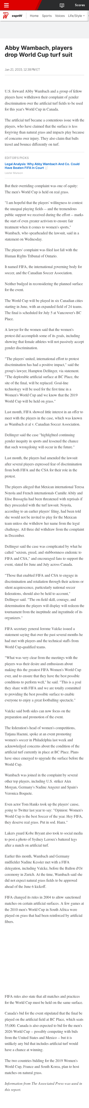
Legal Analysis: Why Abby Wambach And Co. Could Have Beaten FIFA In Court (42, 166)
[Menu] (6, 5)
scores (80, 5)
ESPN (25, 5)
